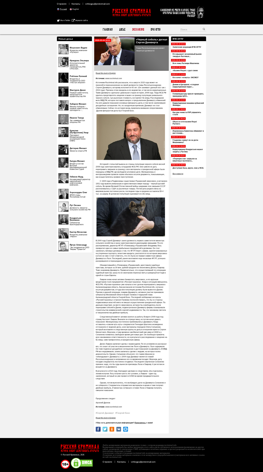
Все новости (178, 174)
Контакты (76, 4)
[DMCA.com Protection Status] (81, 468)
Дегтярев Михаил (78, 148)
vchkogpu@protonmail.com (97, 4)
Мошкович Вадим (78, 48)
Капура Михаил (77, 161)
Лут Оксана (75, 205)
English (75, 9)
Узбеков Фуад (76, 177)
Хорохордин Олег (78, 192)
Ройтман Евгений (78, 76)
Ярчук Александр (78, 245)
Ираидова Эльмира (79, 60)
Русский (63, 9)
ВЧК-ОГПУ (155, 29)
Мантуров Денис (78, 90)
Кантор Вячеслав (78, 232)
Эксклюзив (138, 29)
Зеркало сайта (81, 20)
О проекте (61, 4)
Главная (107, 29)
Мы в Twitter (65, 20)
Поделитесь (140, 423)
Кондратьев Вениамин (75, 219)
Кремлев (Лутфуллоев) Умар (79, 131)
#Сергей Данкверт (105, 413)
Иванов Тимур (77, 118)
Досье (122, 29)
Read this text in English (106, 73)
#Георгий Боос (122, 413)
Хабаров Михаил (78, 104)
